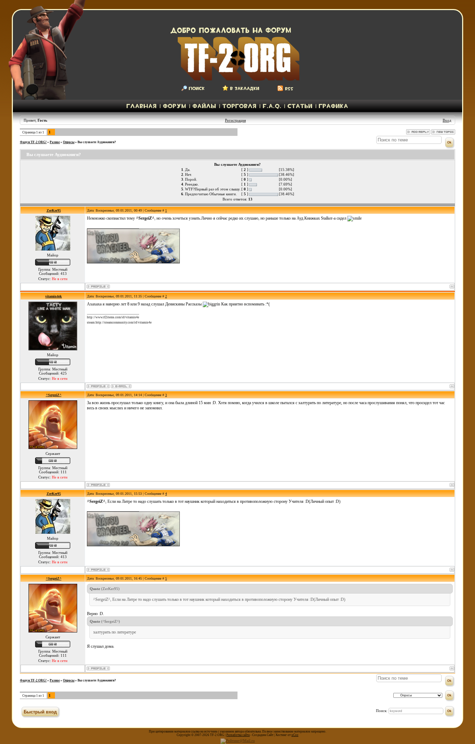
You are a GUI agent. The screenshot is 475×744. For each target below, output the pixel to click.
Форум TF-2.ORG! (33, 142)
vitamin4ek (53, 296)
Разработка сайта (238, 735)
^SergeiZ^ (54, 395)
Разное (55, 142)
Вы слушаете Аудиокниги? (97, 142)
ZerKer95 (54, 210)
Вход (447, 120)
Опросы (68, 142)
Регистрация (235, 120)
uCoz (294, 735)
